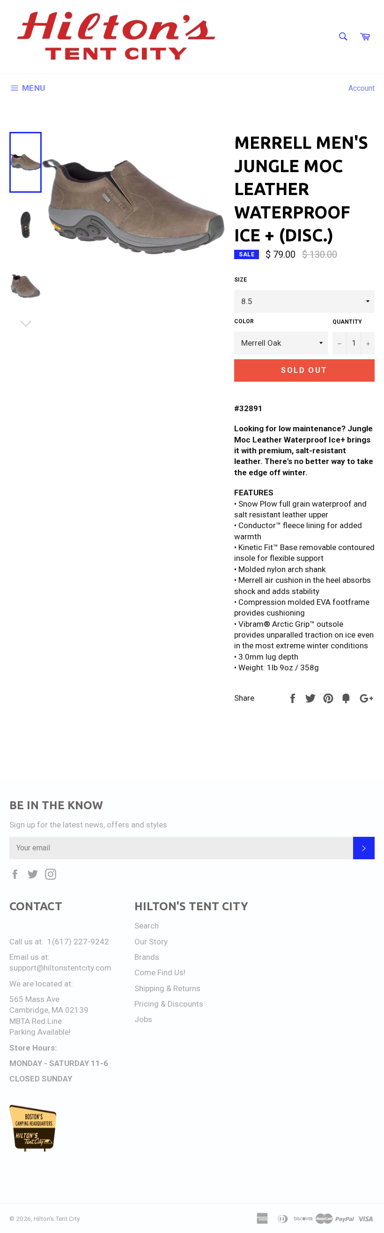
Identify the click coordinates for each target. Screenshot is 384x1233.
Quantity (347, 322)
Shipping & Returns (167, 988)
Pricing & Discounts (168, 1003)
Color (244, 321)
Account (361, 88)
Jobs (143, 1019)
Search (146, 925)
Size (240, 279)
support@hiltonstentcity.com (60, 967)
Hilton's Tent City (56, 1218)
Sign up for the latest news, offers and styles (88, 824)
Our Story (151, 941)
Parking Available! (40, 1032)
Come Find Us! (159, 972)
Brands (146, 957)
